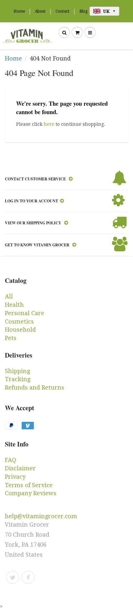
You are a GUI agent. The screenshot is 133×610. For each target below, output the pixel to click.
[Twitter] (12, 577)
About (40, 11)
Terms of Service (29, 485)
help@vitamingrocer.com (41, 516)
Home (19, 11)
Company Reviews (30, 493)
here (49, 124)
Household (20, 329)
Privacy (15, 476)
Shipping (17, 371)
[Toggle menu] (90, 32)
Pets (10, 338)
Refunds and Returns (34, 387)
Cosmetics (19, 321)
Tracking (17, 379)
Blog (83, 11)
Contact (62, 11)
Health (14, 304)
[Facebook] (28, 577)
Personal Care (24, 313)
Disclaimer (20, 468)
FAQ (10, 459)
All (9, 296)
